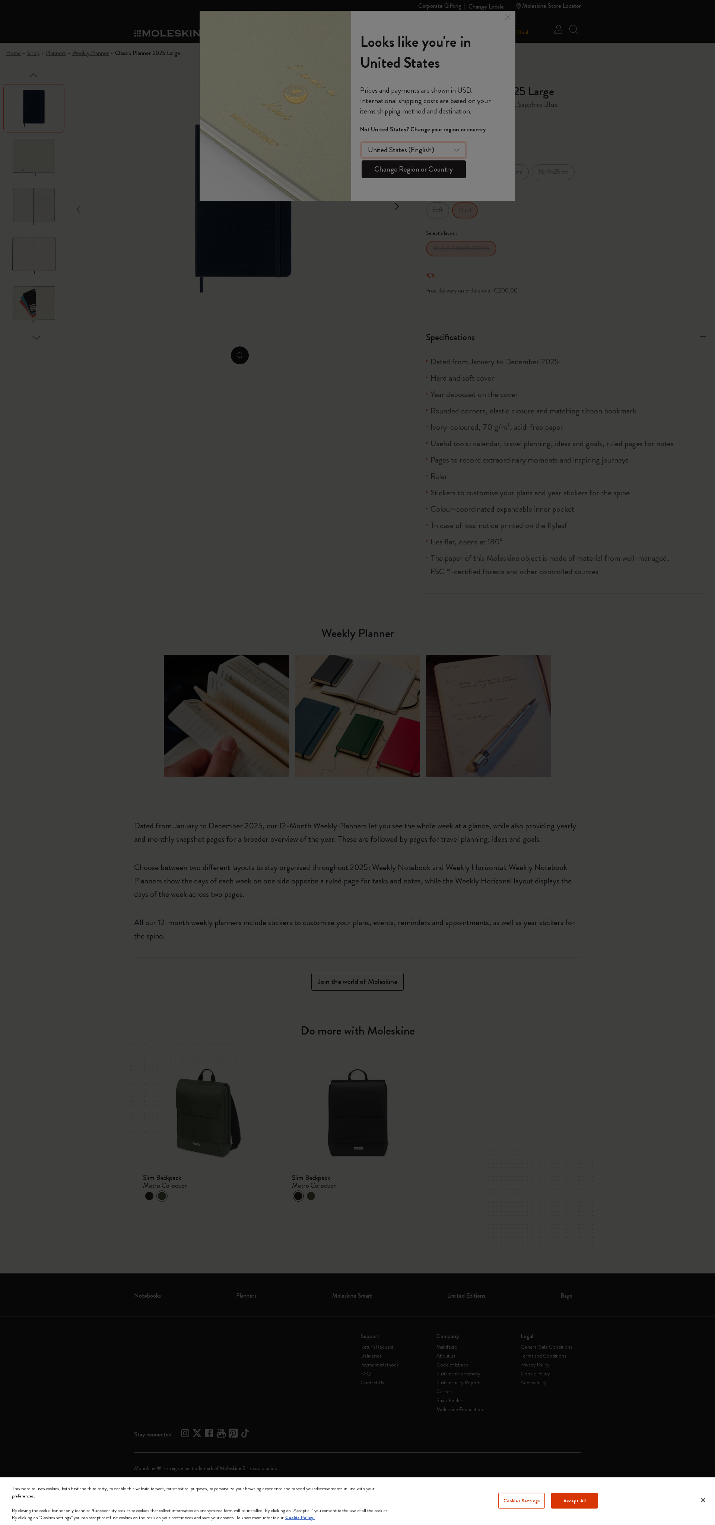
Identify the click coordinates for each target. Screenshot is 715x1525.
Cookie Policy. (300, 1517)
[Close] (703, 1500)
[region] (357, 1501)
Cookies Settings (521, 1500)
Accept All (574, 1500)
